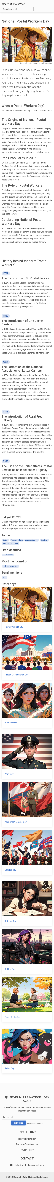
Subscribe (18, 1123)
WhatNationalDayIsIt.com (35, 1177)
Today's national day (27, 1139)
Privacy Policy (27, 1150)
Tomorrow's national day (27, 1144)
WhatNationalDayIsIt (13, 4)
